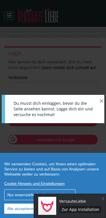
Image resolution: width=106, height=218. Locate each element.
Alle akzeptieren (21, 208)
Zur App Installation (80, 209)
